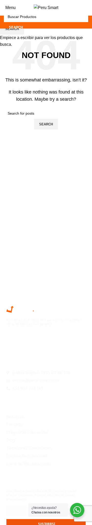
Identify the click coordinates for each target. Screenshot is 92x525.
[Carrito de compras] (87, 7)
